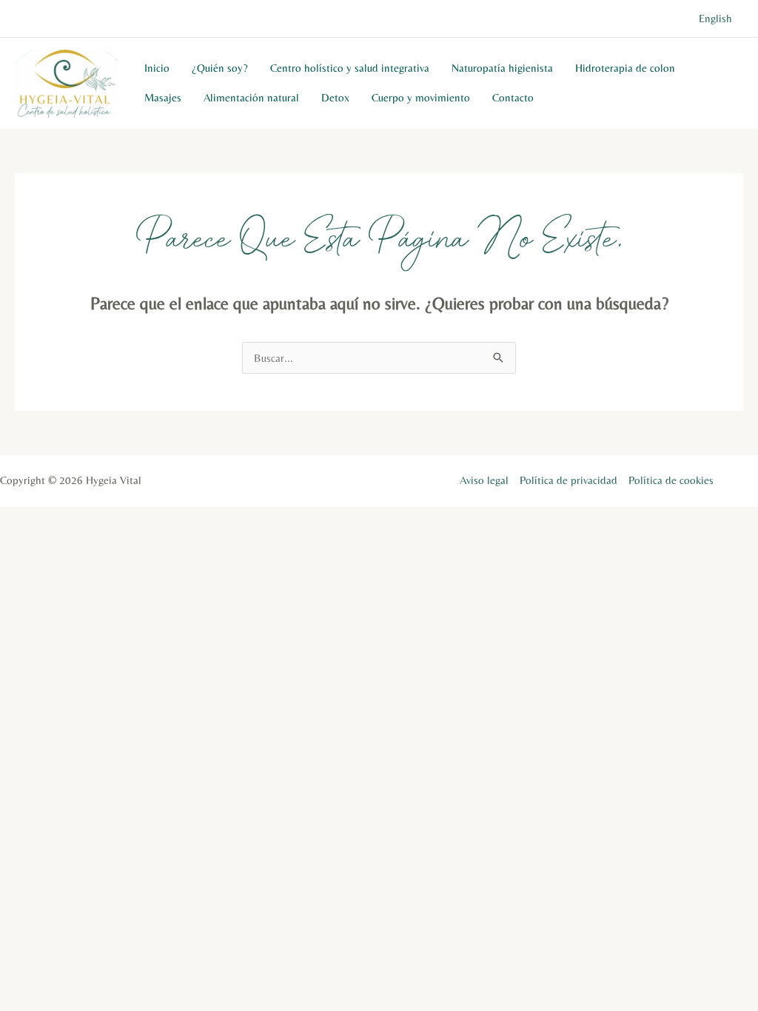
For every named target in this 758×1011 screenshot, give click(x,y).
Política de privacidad (568, 480)
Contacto (513, 97)
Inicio (157, 67)
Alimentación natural (251, 97)
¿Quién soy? (220, 67)
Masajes (162, 97)
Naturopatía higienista (502, 67)
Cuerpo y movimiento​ (421, 97)
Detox (335, 97)
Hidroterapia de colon (625, 67)
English (715, 18)
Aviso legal (484, 480)
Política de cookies (671, 480)
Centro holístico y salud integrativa (349, 67)
